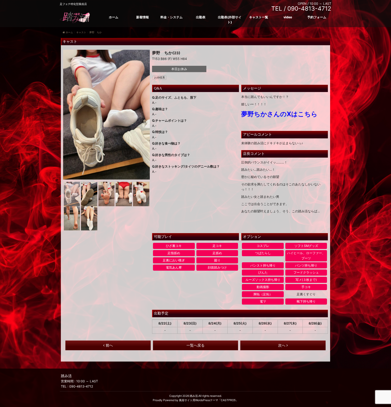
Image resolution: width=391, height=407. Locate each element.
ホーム (113, 17)
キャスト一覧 (258, 17)
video (288, 17)
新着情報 (142, 17)
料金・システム (171, 17)
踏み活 (194, 396)
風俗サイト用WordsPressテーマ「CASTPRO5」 (208, 400)
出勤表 (200, 17)
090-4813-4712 (81, 386)
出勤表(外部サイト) (229, 19)
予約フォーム (316, 17)
